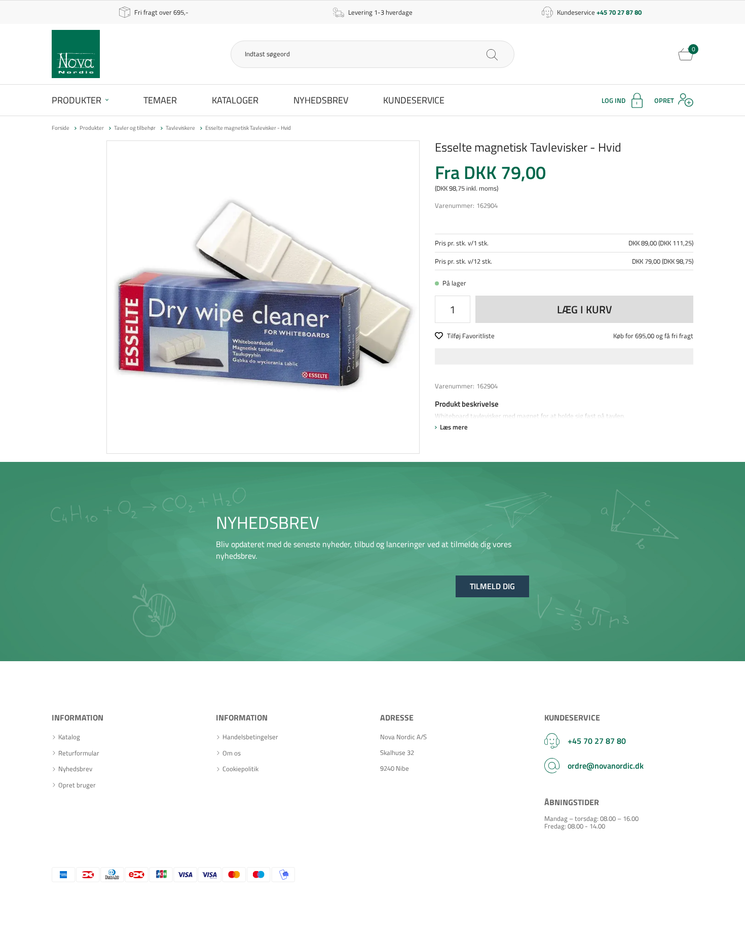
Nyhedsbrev (320, 100)
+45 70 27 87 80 (597, 741)
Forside (60, 128)
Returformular (78, 753)
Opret (664, 100)
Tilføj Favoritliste (471, 335)
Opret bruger (77, 785)
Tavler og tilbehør (135, 128)
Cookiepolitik (240, 769)
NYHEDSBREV (267, 522)
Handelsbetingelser (250, 737)
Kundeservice (413, 100)
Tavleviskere (180, 128)
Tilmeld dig (492, 586)
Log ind (613, 100)
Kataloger (235, 100)
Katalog (69, 737)
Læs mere (454, 427)
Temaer (160, 100)
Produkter (76, 100)
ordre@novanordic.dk (606, 766)
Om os (231, 753)
